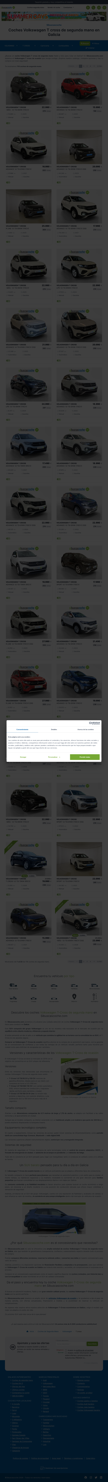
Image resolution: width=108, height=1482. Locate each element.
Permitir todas (85, 757)
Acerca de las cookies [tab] (86, 729)
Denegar (23, 757)
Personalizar (52, 757)
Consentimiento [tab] (22, 729)
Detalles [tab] (54, 729)
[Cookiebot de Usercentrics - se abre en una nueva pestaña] (90, 723)
